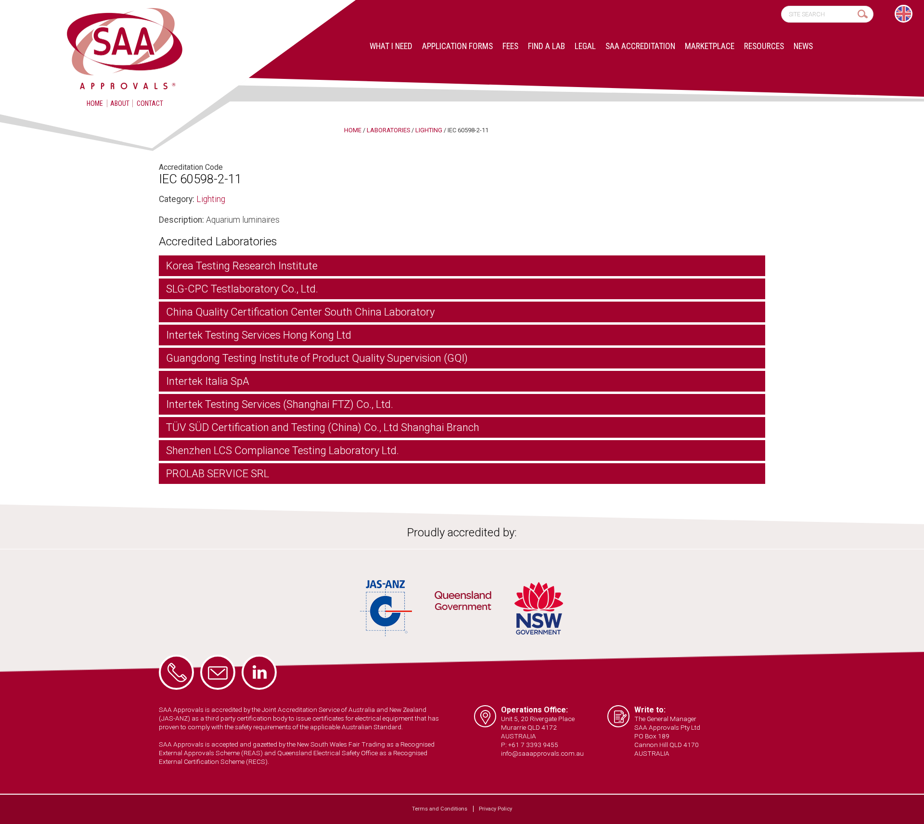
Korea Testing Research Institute (242, 266)
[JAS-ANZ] (386, 608)
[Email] (217, 672)
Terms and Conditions (439, 809)
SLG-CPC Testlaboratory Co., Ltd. (242, 289)
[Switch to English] (903, 13)
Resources (764, 46)
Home (95, 103)
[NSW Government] (539, 608)
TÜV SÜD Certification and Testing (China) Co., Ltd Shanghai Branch (322, 427)
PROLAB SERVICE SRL (217, 474)
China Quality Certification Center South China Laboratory (300, 312)
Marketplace (709, 46)
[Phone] (176, 672)
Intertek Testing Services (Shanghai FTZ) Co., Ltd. (279, 404)
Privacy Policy (495, 809)
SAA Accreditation (640, 46)
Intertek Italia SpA (207, 381)
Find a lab (546, 46)
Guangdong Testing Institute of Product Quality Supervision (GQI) (317, 358)
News (803, 46)
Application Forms (457, 46)
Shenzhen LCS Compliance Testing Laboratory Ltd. (282, 450)
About (119, 103)
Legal (585, 46)
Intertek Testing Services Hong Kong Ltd (258, 335)
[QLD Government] (463, 602)
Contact (150, 103)
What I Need (391, 46)
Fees (510, 46)
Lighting (210, 199)
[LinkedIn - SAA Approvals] (259, 672)
